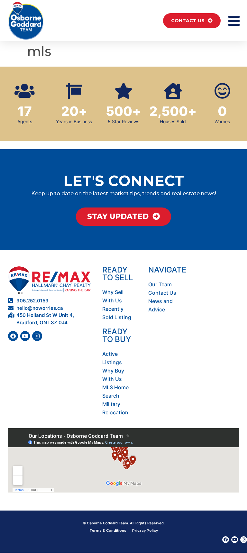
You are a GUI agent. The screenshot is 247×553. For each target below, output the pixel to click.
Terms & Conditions (107, 530)
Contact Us (162, 293)
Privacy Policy (145, 530)
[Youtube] (25, 336)
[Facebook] (13, 336)
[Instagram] (37, 336)
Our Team (160, 284)
